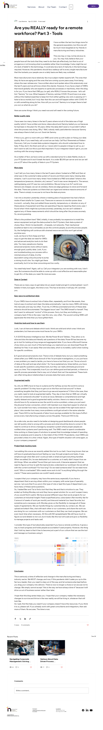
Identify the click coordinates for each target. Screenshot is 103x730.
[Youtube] (91, 710)
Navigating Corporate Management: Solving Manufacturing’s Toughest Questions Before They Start (19, 660)
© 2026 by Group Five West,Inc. (13, 715)
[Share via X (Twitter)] (20, 619)
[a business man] (20, 647)
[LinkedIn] (87, 710)
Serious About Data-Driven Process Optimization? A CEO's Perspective (50, 660)
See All (93, 636)
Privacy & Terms (10, 714)
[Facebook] (83, 710)
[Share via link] (30, 619)
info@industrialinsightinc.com (39, 710)
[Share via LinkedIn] (25, 619)
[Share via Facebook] (15, 619)
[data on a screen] (51, 647)
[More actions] (87, 21)
